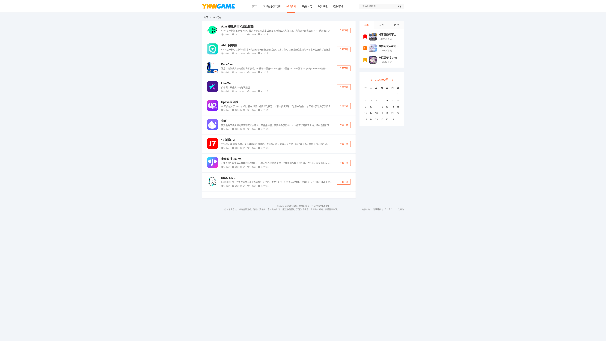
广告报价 (400, 209)
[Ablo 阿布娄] (212, 49)
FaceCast (227, 64)
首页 (254, 6)
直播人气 (307, 6)
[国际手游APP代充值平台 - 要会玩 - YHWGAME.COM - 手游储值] (218, 8)
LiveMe (226, 83)
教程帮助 (338, 6)
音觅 (224, 121)
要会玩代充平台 (306, 206)
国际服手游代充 (272, 6)
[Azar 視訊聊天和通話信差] (212, 30)
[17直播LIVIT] (212, 144)
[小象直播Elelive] (212, 163)
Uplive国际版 (229, 102)
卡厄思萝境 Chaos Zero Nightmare (399, 57)
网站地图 (377, 209)
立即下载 (343, 30)
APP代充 (291, 6)
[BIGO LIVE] (212, 182)
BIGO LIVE (228, 178)
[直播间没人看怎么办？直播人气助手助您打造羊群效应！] (373, 48)
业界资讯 (323, 6)
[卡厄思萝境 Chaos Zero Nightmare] (373, 60)
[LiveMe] (212, 87)
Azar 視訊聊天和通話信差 (237, 26)
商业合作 (388, 209)
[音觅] (212, 125)
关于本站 (366, 209)
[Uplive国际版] (212, 106)
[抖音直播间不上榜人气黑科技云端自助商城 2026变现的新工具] (373, 37)
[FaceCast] (212, 68)
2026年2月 (381, 80)
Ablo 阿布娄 (229, 45)
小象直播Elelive (231, 159)
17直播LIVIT (229, 140)
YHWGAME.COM (321, 206)
